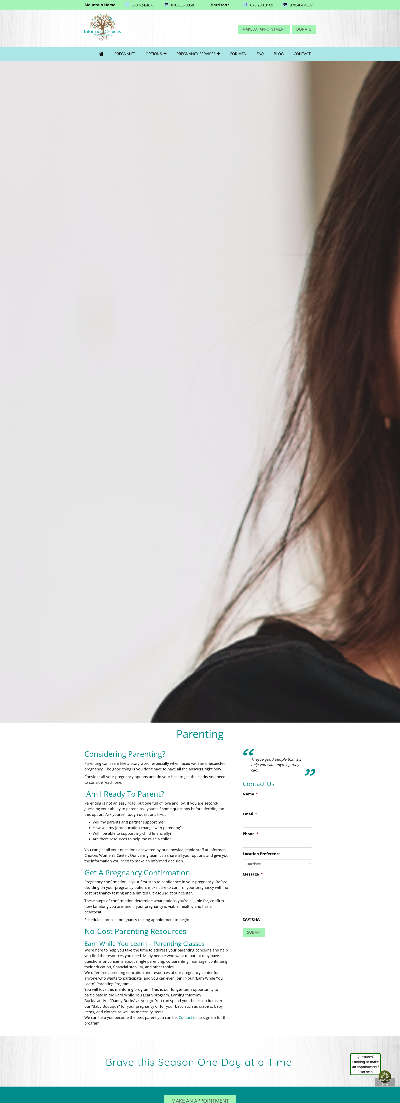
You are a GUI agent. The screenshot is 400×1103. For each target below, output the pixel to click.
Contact (302, 53)
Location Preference (262, 870)
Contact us (188, 1017)
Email (250, 830)
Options (154, 53)
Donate (303, 29)
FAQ (260, 53)
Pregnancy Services (196, 53)
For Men (238, 53)
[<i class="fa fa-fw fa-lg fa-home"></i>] (101, 54)
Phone (250, 850)
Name (250, 810)
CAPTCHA (251, 935)
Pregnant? (125, 53)
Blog (279, 53)
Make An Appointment (264, 29)
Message (253, 890)
